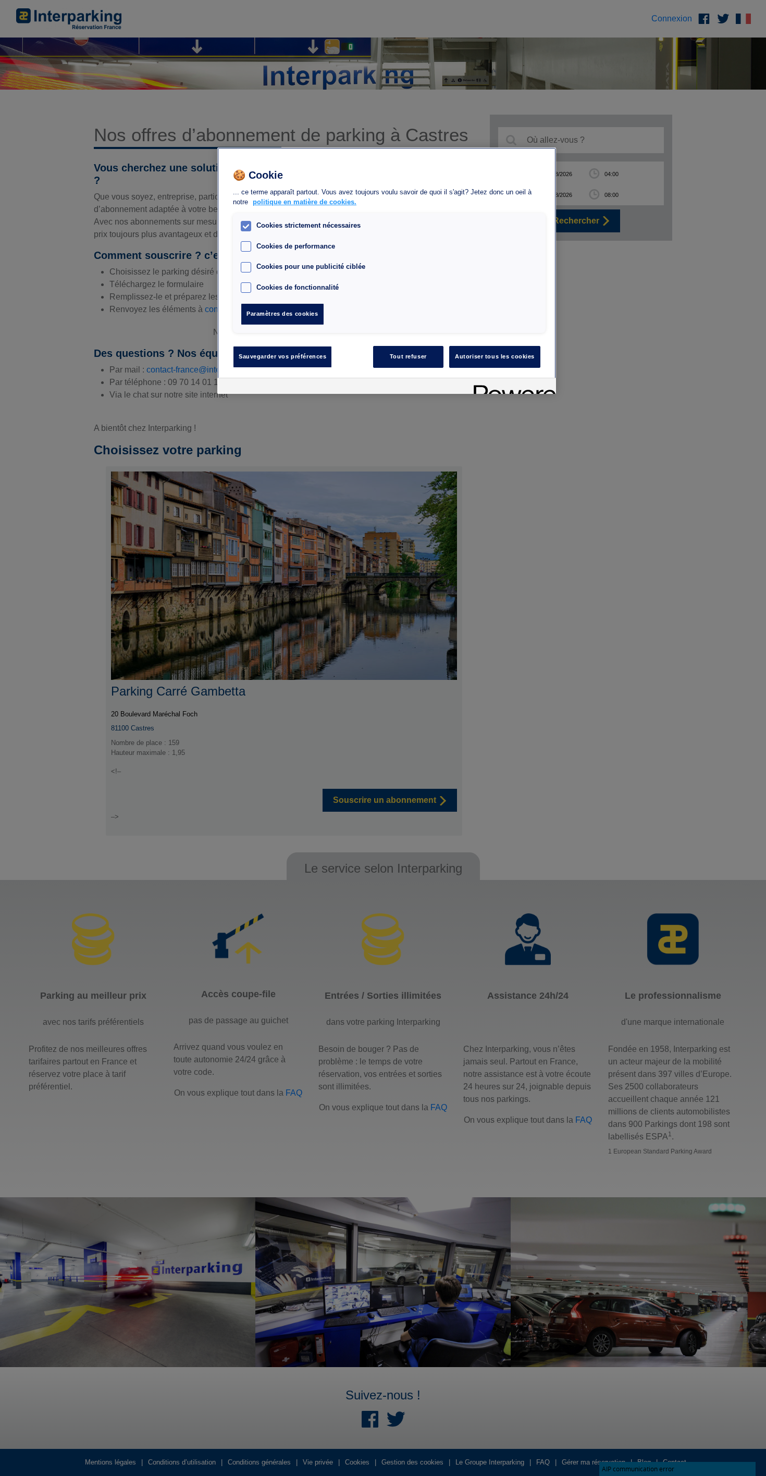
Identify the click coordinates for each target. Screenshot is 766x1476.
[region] (386, 270)
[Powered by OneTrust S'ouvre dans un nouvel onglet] (511, 387)
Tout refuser (408, 356)
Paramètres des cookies (282, 314)
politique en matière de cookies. (304, 202)
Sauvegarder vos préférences (282, 356)
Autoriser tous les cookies (495, 356)
